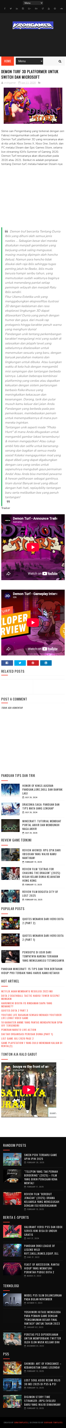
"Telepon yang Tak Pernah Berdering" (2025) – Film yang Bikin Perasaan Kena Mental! (41, 1177)
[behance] (36, 8)
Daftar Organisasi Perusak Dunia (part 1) (27, 1034)
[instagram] (23, 8)
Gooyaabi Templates (53, 1422)
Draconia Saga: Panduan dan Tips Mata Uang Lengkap (41, 806)
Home (7, 61)
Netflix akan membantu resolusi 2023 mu (27, 991)
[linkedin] (17, 8)
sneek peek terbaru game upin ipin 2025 (40, 1157)
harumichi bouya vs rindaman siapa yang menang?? (26, 1004)
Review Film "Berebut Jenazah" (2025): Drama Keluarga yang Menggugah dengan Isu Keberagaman (41, 1199)
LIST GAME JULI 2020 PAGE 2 (17, 1038)
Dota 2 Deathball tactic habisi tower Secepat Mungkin (30, 997)
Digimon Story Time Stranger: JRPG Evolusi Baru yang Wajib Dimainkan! (42, 1400)
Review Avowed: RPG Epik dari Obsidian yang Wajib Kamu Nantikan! (41, 854)
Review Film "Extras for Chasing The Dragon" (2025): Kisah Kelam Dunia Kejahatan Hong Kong (41, 874)
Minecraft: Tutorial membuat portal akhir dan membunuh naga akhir (41, 825)
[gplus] (29, 8)
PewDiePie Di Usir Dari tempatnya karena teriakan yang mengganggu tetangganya (43, 956)
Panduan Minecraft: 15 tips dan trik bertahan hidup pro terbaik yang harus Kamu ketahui (32, 971)
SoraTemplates (21, 1422)
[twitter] (10, 8)
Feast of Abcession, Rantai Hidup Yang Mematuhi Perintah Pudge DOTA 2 (42, 1268)
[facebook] (5, 8)
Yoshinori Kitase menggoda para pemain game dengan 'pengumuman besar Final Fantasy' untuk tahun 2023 (42, 1317)
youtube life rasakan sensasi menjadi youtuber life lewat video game (31, 1016)
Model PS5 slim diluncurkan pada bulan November (43, 1297)
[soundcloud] (61, 8)
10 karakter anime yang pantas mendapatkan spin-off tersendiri (32, 1023)
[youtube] (49, 8)
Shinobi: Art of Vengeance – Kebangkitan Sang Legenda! (42, 1365)
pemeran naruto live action (18, 1029)
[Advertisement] (33, 200)
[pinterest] (55, 8)
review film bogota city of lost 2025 (40, 893)
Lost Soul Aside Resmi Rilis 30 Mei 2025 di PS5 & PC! (42, 1382)
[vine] (43, 8)
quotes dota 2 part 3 (14, 1010)
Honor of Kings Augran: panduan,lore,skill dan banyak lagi (42, 789)
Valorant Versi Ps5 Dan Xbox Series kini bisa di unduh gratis (43, 1231)
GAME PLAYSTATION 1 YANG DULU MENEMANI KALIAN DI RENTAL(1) (31, 1044)
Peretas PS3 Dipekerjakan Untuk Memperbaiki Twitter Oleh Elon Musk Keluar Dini (42, 1338)
